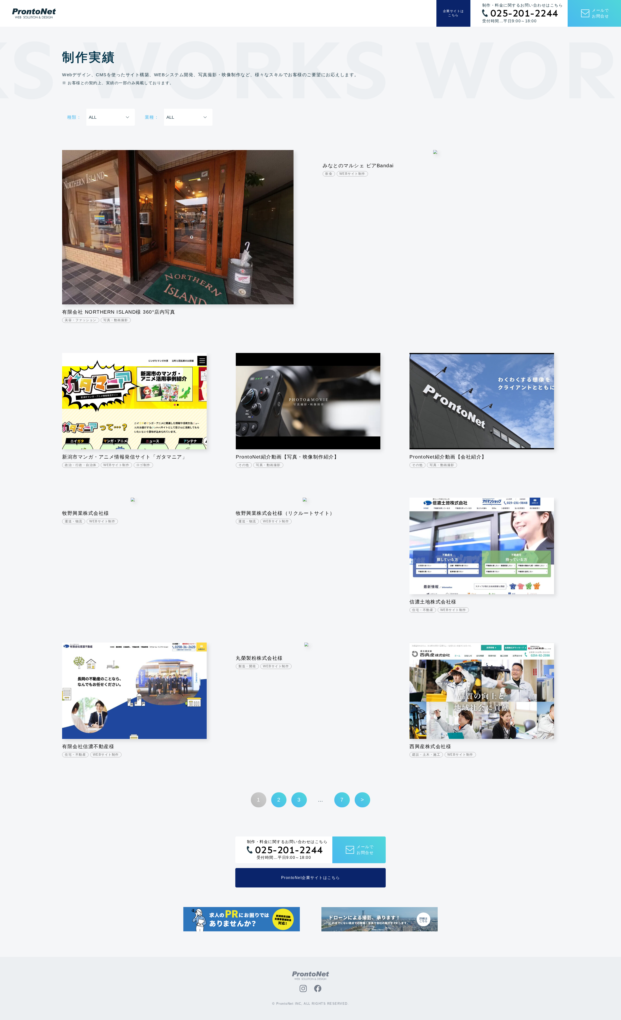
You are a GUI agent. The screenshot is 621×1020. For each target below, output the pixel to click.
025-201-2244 (524, 13)
